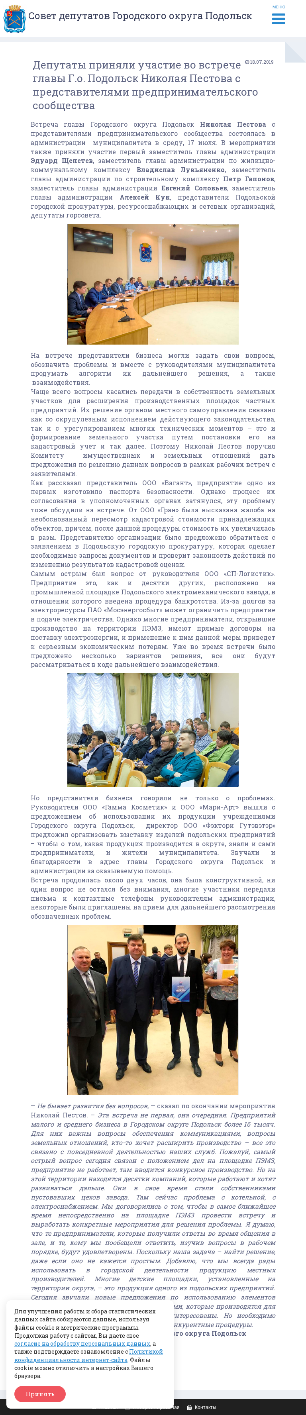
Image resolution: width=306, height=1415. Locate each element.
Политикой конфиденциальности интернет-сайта (88, 1355)
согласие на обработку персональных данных (82, 1343)
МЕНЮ (279, 7)
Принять (40, 1394)
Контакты (205, 1407)
